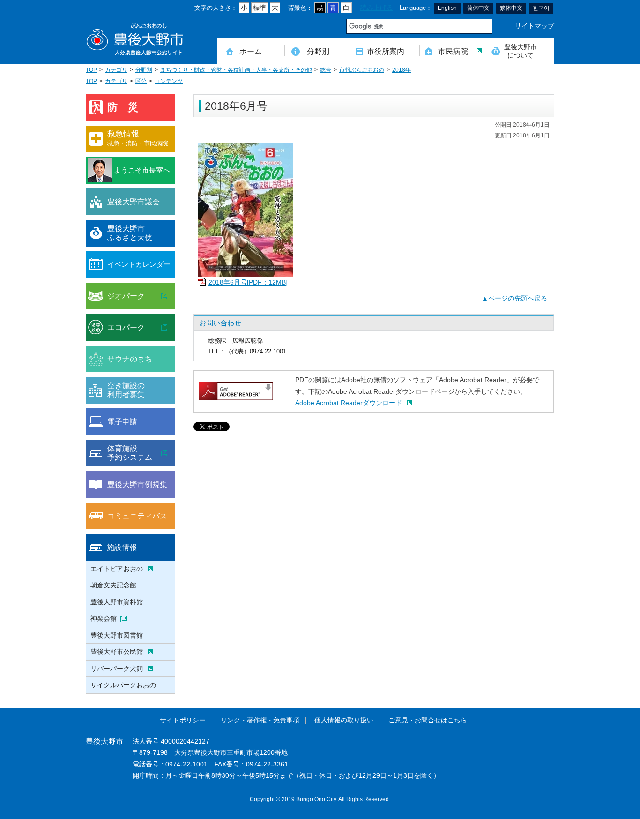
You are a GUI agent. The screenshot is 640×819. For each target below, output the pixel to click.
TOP (91, 70)
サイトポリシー (183, 720)
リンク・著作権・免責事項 (260, 720)
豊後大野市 (135, 39)
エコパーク (126, 327)
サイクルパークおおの (123, 685)
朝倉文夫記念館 (113, 585)
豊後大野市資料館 (116, 602)
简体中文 (478, 8)
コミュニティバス (137, 515)
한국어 (541, 8)
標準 (259, 7)
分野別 (318, 51)
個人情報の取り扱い (343, 720)
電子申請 (122, 421)
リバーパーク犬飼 (116, 668)
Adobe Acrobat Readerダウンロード (348, 402)
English (447, 8)
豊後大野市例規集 (137, 484)
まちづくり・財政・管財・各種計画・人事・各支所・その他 (236, 70)
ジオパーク (126, 296)
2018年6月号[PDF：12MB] (248, 282)
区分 (141, 81)
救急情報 (137, 138)
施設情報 (122, 547)
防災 (128, 107)
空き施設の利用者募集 (126, 390)
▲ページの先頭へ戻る (514, 298)
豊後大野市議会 (133, 201)
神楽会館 (103, 618)
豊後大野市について (520, 51)
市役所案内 (385, 51)
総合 (325, 70)
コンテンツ (169, 81)
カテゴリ (116, 70)
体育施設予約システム (129, 453)
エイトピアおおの (116, 568)
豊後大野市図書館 (116, 635)
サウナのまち (129, 358)
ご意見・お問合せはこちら (427, 720)
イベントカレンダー (139, 264)
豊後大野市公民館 (116, 651)
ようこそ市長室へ (142, 170)
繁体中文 (511, 8)
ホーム (250, 51)
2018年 (401, 70)
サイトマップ (534, 26)
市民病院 (453, 51)
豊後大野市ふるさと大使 (129, 233)
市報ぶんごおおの (361, 70)
